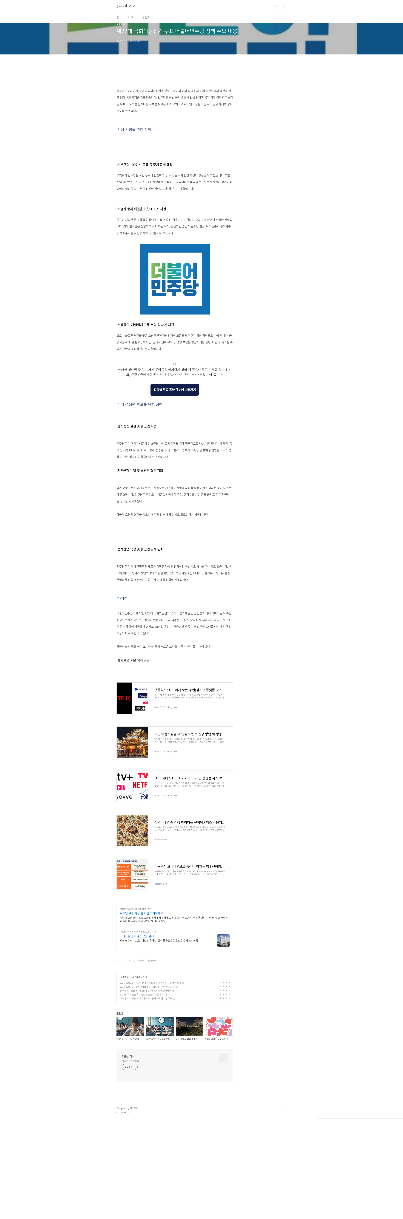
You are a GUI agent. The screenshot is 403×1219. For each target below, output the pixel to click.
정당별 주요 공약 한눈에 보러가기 (175, 389)
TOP (284, 1109)
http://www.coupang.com (133, 908)
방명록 (146, 17)
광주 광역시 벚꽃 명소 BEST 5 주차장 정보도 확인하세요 (145, 990)
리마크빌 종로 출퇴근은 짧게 (137, 936)
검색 (276, 6)
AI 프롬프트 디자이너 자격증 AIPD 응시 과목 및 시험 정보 (146, 998)
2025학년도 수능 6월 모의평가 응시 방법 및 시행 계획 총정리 (147, 986)
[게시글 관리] (130, 960)
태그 (130, 17)
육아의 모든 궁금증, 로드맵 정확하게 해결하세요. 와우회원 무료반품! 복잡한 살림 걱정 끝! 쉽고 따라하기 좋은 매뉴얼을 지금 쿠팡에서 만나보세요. (174, 919)
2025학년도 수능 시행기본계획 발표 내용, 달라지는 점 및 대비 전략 (150, 982)
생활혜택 (124, 976)
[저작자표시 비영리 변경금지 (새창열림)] (151, 960)
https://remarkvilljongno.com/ (135, 931)
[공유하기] (126, 960)
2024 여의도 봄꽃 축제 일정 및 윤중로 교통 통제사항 (143, 994)
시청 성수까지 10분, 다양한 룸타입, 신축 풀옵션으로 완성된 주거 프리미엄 (159, 940)
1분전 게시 (126, 6)
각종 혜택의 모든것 (130, 1060)
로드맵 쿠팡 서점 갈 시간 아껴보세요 (141, 913)
